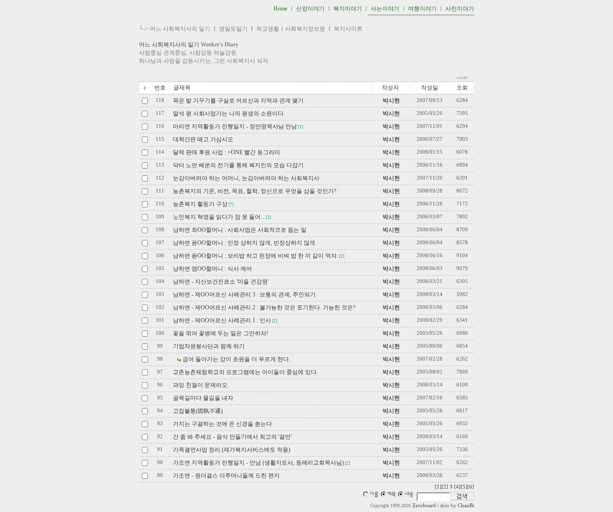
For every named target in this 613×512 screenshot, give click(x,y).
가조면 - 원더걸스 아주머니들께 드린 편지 (226, 475)
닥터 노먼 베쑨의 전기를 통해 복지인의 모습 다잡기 (238, 165)
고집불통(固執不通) (198, 411)
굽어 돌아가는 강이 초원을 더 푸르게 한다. (236, 359)
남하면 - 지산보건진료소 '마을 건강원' (221, 281)
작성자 (390, 87)
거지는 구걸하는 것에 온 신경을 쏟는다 (222, 424)
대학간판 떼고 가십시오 (203, 139)
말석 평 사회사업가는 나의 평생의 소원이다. (229, 113)
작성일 (429, 87)
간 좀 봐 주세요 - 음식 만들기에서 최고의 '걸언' (232, 436)
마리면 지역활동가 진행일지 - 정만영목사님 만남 (235, 126)
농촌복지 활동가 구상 (200, 204)
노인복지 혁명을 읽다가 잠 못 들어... (219, 217)
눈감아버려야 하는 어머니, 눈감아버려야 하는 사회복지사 (246, 178)
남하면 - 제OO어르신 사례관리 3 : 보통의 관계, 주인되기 (244, 294)
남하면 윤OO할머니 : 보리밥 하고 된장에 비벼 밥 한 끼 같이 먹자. (255, 255)
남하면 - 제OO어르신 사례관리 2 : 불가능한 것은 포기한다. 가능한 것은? (264, 307)
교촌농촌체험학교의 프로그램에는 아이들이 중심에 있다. (245, 372)
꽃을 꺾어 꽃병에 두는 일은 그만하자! (220, 333)
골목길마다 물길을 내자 (203, 398)
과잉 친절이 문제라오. (201, 385)
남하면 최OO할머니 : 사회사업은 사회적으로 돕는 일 (239, 230)
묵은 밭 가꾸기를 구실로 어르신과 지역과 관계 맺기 (238, 100)
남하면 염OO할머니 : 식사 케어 (212, 268)
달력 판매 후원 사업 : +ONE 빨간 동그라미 (226, 152)
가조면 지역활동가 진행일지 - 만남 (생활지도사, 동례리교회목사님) (258, 462)
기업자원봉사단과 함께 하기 (209, 346)
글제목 (182, 87)
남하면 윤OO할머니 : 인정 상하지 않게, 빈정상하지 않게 (244, 242)
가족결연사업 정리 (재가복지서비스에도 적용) (231, 449)
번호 (160, 87)
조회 (462, 87)
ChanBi (466, 505)
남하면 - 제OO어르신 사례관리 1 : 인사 (222, 320)
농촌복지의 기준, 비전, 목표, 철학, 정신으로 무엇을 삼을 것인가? (254, 191)
